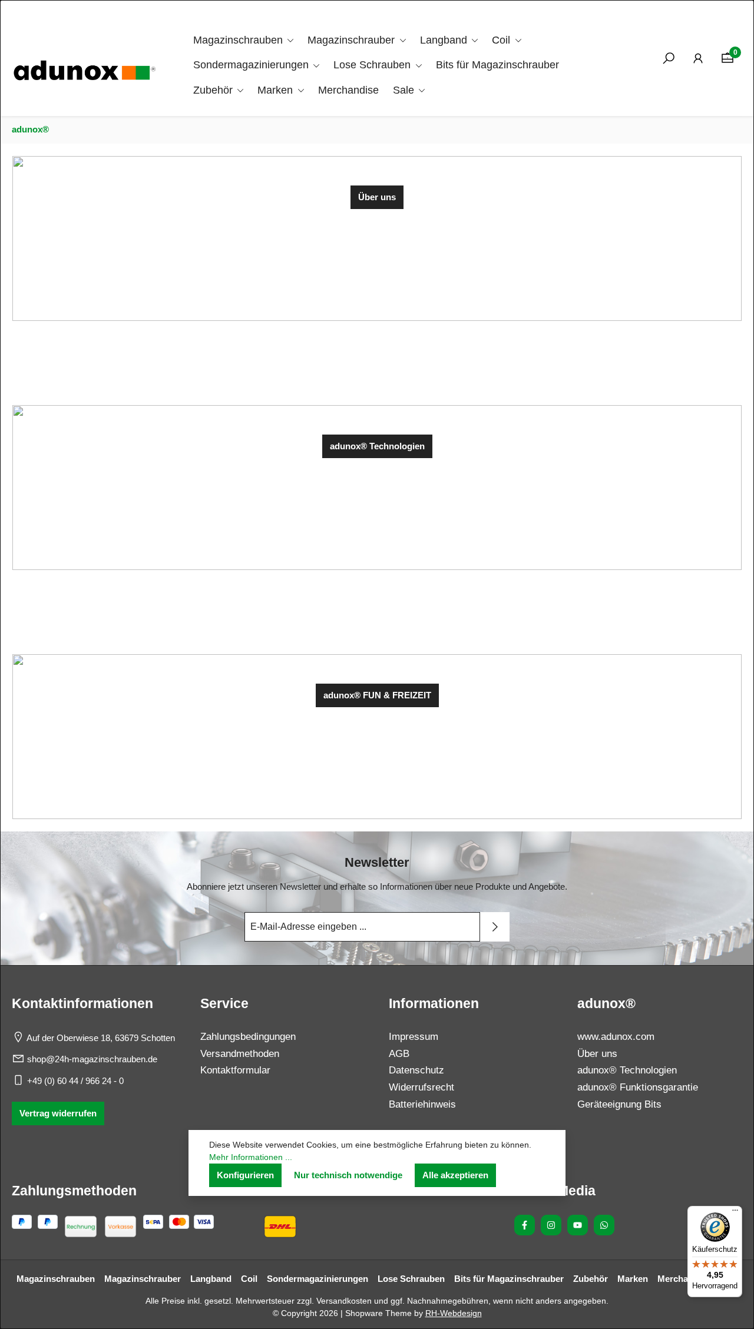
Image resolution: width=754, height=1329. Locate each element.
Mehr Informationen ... (250, 1157)
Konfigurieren (245, 1175)
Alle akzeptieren (455, 1175)
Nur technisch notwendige (348, 1175)
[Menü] (735, 1213)
